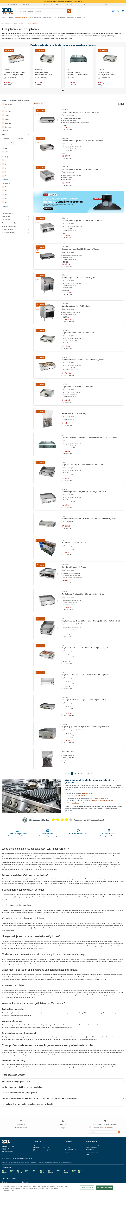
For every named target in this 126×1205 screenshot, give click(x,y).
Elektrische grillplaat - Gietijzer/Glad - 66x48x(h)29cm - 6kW (84, 492)
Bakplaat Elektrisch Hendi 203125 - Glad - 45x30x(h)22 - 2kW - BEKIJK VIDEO (91, 621)
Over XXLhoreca (69, 1145)
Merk (3, 108)
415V (83, 796)
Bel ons (63, 1124)
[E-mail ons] (21, 1121)
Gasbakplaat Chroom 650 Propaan (74, 567)
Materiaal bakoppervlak (9, 226)
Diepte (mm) (6, 183)
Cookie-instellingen (87, 1187)
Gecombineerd (103, 798)
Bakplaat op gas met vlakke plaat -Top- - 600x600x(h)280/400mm (85, 727)
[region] (63, 1194)
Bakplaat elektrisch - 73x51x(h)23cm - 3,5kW (107, 73)
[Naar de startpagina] (7, 11)
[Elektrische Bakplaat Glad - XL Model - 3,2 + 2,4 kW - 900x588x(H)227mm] (47, 524)
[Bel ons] (63, 1121)
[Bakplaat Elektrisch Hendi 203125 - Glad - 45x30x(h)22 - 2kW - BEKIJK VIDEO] (47, 627)
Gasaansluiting (6, 219)
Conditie (4, 148)
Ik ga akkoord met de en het (102, 1128)
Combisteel (8, 127)
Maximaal (22, 140)
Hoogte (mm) (6, 210)
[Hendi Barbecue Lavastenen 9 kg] (47, 419)
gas (91, 793)
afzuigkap (21, 869)
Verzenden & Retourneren (92, 1152)
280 (6, 164)
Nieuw (7, 151)
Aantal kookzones (7, 213)
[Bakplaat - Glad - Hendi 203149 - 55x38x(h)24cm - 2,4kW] (47, 471)
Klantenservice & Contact (92, 1147)
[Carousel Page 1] (62, 90)
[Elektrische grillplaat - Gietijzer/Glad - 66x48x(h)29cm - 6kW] (47, 498)
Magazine (67, 1152)
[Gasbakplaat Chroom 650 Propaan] (47, 574)
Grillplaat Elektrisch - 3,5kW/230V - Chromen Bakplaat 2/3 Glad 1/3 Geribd (79, 73)
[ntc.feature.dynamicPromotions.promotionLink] (78, 202)
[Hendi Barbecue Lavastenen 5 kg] (47, 548)
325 (6, 172)
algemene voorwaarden (107, 1127)
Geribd (95, 798)
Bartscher (8, 111)
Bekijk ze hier (77, 1)
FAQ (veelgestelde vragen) (92, 1145)
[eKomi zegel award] (24, 820)
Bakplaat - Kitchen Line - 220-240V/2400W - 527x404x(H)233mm (85, 675)
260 (6, 160)
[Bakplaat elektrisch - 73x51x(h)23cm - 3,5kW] (110, 59)
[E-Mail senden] (119, 1132)
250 (6, 187)
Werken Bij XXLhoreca (70, 1149)
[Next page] (88, 773)
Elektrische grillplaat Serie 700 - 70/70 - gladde (79, 278)
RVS (105, 800)
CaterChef (8, 123)
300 (6, 168)
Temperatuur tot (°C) (8, 232)
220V (78, 796)
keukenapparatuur (114, 1050)
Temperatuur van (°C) (9, 229)
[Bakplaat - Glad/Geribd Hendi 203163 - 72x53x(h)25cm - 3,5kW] (47, 654)
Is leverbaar (8, 104)
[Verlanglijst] (118, 11)
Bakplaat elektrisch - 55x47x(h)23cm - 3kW (43, 73)
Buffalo (7, 115)
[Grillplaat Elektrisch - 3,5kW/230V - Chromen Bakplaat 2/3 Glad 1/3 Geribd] (79, 59)
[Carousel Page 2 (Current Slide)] (63, 90)
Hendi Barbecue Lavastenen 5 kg (74, 543)
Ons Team (67, 1147)
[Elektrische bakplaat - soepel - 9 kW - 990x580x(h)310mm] (16, 59)
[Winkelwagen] (122, 11)
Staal (101, 800)
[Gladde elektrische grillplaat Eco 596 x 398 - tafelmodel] (47, 228)
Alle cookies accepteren (104, 1187)
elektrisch (85, 793)
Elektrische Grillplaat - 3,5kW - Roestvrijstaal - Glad (81, 112)
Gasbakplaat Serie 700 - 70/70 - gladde (76, 306)
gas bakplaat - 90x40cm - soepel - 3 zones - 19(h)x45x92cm (84, 700)
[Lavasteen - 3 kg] (47, 759)
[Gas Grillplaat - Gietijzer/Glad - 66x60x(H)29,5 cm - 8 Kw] (47, 600)
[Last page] (91, 773)
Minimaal (8, 140)
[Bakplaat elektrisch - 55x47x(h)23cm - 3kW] (47, 59)
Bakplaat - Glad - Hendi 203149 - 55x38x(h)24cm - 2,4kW (83, 465)
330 (6, 176)
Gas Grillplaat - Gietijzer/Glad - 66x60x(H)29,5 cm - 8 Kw (83, 594)
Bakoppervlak (6, 216)
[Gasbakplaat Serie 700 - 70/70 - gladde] (47, 312)
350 (6, 202)
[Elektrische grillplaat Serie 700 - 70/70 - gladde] (47, 285)
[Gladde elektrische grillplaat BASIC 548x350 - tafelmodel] (47, 148)
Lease (87, 1154)
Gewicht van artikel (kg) (9, 223)
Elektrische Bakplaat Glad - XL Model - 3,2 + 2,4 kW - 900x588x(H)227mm (89, 519)
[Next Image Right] (57, 119)
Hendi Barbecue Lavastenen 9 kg (74, 413)
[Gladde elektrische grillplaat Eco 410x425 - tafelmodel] (47, 176)
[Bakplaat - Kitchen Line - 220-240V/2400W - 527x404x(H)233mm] (47, 680)
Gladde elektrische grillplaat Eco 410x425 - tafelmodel (81, 169)
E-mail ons (21, 1124)
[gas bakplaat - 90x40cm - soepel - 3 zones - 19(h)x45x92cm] (47, 706)
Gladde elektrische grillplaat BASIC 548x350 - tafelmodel (82, 141)
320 (6, 198)
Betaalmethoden (90, 1149)
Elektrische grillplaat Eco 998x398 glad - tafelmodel (80, 249)
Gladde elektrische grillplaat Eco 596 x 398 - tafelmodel (82, 221)
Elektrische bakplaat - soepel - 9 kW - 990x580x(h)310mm (16, 73)
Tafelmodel (75, 803)
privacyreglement (99, 1128)
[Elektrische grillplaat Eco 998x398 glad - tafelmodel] (47, 256)
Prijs (3, 134)
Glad (90, 798)
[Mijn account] (113, 11)
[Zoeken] (69, 11)
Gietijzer (110, 800)
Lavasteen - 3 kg (68, 751)
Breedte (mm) (6, 157)
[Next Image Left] (37, 119)
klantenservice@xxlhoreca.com (47, 1149)
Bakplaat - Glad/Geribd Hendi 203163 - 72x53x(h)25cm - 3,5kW (85, 648)
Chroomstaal (94, 800)
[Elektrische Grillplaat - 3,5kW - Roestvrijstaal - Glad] (47, 120)
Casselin (7, 119)
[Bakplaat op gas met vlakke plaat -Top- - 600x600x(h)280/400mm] (47, 733)
